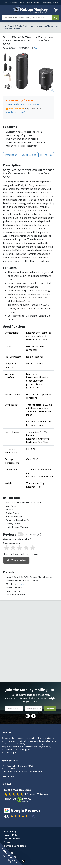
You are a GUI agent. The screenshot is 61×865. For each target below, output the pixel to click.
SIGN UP (49, 708)
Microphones (30, 26)
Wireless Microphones (48, 26)
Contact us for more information (22, 104)
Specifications (29, 154)
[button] (11, 853)
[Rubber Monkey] (30, 12)
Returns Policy (12, 838)
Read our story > (9, 752)
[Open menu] (5, 10)
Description (11, 154)
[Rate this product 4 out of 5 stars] (26, 547)
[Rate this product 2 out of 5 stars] (13, 547)
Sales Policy (10, 831)
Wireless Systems (12, 28)
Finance (8, 842)
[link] (27, 716)
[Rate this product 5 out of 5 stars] (33, 547)
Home (4, 26)
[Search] (55, 17)
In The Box (46, 154)
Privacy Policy (11, 834)
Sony (36, 48)
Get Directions (8, 776)
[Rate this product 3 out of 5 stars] (19, 547)
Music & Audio (16, 26)
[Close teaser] (23, 861)
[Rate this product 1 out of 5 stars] (6, 547)
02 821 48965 (10, 768)
